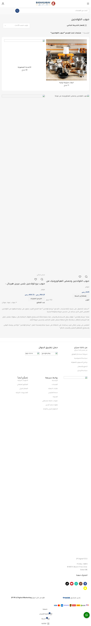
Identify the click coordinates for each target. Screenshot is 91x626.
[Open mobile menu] (88, 3)
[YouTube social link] (71, 583)
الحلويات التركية (23, 380)
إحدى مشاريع (75, 598)
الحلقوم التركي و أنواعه (50, 409)
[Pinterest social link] (67, 583)
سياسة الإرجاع (82, 371)
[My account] (3, 3)
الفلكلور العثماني (22, 384)
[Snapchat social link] (85, 588)
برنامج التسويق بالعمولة (79, 362)
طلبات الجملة (53, 389)
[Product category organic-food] (24, 56)
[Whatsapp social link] (76, 583)
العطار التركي (23, 389)
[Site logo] (45, 4)
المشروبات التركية (22, 393)
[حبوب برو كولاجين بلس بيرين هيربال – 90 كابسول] (23, 184)
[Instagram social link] (80, 583)
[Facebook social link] (85, 583)
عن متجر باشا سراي (80, 350)
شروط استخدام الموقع (79, 354)
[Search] (17, 11)
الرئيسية (86, 33)
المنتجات (55, 384)
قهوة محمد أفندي (52, 405)
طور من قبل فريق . (28, 598)
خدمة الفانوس (53, 393)
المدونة (55, 397)
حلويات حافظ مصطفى (50, 401)
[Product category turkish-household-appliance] (66, 63)
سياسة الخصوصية (80, 358)
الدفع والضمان (82, 366)
